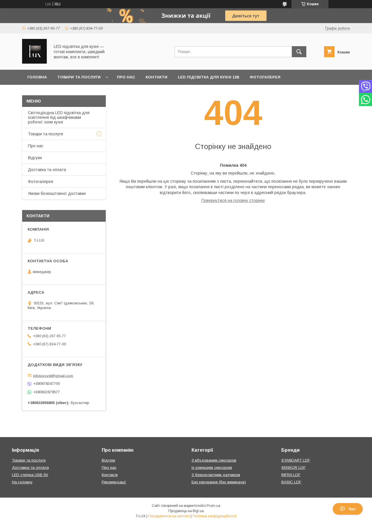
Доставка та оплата (47, 169)
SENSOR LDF (293, 467)
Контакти (156, 77)
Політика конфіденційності (214, 516)
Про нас (126, 77)
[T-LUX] (34, 62)
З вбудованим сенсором (214, 460)
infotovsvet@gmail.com (53, 375)
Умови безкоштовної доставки (57, 193)
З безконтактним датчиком (216, 475)
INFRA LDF (291, 475)
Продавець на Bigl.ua (186, 511)
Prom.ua (213, 506)
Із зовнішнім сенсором (212, 467)
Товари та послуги (79, 77)
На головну (22, 482)
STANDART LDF (295, 460)
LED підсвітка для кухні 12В (208, 77)
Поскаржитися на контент (169, 516)
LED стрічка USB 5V (30, 475)
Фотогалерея (265, 77)
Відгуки (35, 157)
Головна (37, 77)
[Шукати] (299, 51)
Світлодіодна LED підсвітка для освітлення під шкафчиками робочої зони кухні (59, 117)
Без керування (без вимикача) (219, 482)
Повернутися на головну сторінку (233, 200)
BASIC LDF (291, 482)
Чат (352, 509)
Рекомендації (114, 482)
